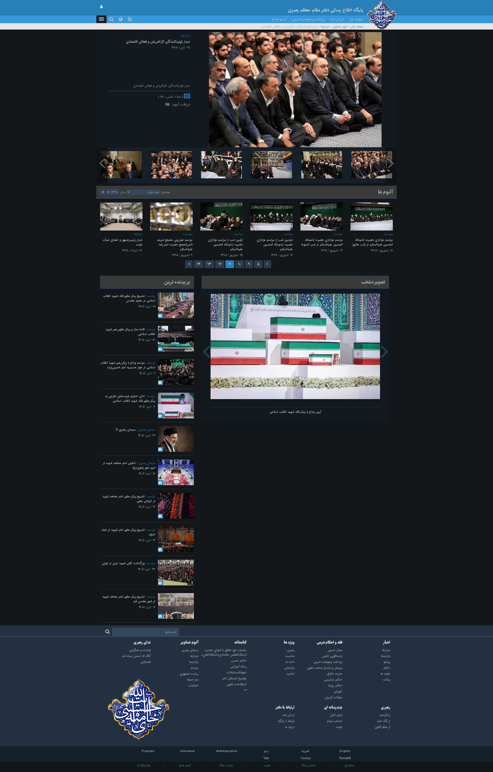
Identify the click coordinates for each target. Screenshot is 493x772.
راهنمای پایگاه (308, 765)
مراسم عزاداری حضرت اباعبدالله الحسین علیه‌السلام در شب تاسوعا (322, 242)
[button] (101, 19)
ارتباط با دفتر (285, 707)
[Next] (189, 264)
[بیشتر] (187, 96)
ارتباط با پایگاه (226, 765)
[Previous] (267, 264)
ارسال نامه (337, 19)
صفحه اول (356, 19)
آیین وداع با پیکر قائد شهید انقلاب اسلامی (295, 411)
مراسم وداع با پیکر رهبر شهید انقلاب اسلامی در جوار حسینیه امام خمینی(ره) (127, 365)
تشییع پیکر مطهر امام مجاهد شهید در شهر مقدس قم (128, 599)
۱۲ (219, 264)
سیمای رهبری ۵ (126, 429)
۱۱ (230, 264)
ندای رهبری (142, 642)
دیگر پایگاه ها (144, 765)
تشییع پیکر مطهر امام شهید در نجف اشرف (128, 532)
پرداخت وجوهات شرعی (308, 19)
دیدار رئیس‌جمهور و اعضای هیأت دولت (123, 242)
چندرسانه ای (333, 707)
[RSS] (130, 19)
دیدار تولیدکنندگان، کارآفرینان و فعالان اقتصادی (158, 42)
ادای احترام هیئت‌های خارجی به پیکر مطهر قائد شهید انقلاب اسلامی (130, 398)
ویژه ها (289, 642)
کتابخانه (240, 642)
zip (168, 104)
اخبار (386, 642)
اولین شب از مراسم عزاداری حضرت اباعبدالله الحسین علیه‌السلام (225, 244)
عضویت (267, 765)
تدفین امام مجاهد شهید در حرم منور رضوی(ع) (128, 465)
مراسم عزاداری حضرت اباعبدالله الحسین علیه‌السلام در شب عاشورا (372, 242)
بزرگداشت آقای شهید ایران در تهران (123, 563)
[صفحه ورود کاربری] (101, 7)
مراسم (389, 234)
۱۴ (198, 264)
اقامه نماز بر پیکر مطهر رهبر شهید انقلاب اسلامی (130, 331)
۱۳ (209, 264)
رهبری (385, 707)
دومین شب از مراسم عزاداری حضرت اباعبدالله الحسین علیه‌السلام (275, 244)
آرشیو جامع (279, 19)
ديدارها (325, 26)
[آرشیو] (222, 690)
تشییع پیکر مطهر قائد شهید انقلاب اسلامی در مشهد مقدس (129, 298)
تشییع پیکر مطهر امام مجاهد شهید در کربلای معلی (128, 498)
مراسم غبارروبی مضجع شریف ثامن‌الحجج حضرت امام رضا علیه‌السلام (175, 244)
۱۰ (239, 264)
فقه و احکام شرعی (329, 642)
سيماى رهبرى (146, 429)
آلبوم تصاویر (340, 26)
